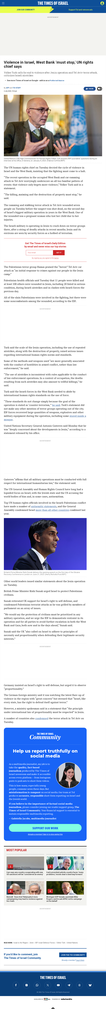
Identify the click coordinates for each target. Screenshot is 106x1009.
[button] (102, 3)
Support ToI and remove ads (81, 10)
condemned (41, 718)
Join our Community (26, 10)
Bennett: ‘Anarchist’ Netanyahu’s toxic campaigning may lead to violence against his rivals (24, 899)
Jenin (31, 943)
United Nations (72, 943)
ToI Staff (17, 88)
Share (91, 89)
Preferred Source (57, 81)
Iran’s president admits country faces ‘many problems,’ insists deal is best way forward (64, 873)
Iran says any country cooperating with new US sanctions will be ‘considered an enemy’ (25, 873)
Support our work (45, 828)
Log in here (80, 960)
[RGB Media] (47, 999)
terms (56, 258)
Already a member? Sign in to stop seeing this (45, 834)
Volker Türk (61, 943)
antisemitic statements (43, 506)
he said (56, 405)
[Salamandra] (66, 999)
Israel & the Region (20, 943)
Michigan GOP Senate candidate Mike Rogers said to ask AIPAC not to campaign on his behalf (64, 899)
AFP (7, 88)
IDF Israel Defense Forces (45, 943)
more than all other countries (52, 510)
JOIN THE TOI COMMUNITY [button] (73, 955)
